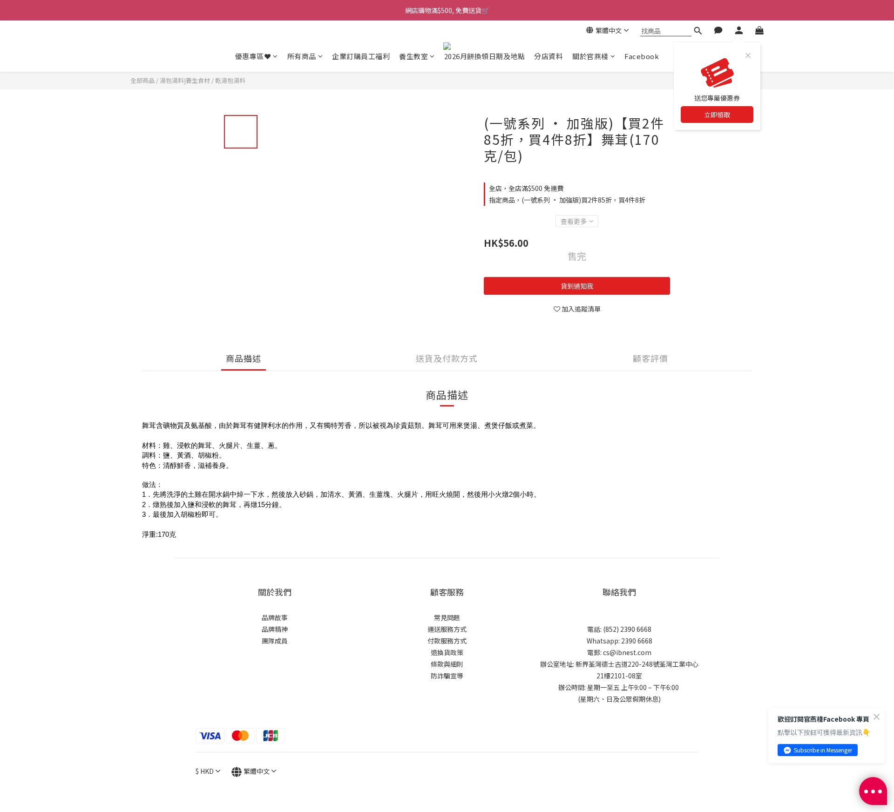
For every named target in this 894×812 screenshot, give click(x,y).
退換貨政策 (447, 652)
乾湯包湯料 (230, 80)
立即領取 (717, 114)
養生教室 (413, 56)
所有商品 (301, 56)
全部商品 (142, 80)
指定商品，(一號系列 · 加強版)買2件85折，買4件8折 (567, 199)
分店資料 (548, 56)
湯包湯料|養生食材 (185, 80)
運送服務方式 (447, 629)
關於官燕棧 (590, 56)
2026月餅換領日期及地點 (484, 56)
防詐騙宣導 (447, 675)
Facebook (641, 56)
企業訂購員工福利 (361, 56)
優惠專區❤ (253, 56)
